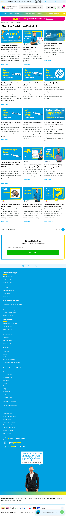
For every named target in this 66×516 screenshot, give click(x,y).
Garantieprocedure (9, 428)
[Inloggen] (58, 7)
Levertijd (5, 411)
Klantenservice (7, 377)
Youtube (5, 357)
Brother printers (8, 276)
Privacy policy (22, 512)
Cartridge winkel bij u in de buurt (13, 362)
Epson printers (7, 282)
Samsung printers (8, 290)
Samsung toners (8, 340)
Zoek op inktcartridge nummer (12, 304)
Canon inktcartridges (9, 310)
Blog (4, 389)
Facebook (6, 351)
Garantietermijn (8, 425)
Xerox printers (7, 296)
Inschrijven (33, 252)
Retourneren (7, 419)
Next (63, 229)
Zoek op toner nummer (10, 323)
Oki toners (6, 337)
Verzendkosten (7, 414)
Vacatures (6, 380)
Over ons (6, 372)
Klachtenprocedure (9, 422)
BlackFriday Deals (8, 397)
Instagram (6, 354)
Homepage (4, 22)
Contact (5, 394)
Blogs (11, 22)
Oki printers (6, 293)
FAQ (4, 386)
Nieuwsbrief (6, 391)
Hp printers (6, 288)
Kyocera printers (8, 285)
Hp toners (6, 332)
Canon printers (7, 279)
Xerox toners (7, 343)
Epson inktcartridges (9, 313)
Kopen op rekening (9, 360)
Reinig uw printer (8, 430)
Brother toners (7, 326)
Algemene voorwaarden (8, 512)
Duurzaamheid (7, 375)
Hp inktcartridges (8, 315)
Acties (5, 383)
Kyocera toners (7, 335)
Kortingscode (7, 433)
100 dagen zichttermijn (10, 416)
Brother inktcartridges (9, 307)
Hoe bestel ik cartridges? (10, 405)
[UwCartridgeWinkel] (9, 7)
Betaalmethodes (8, 408)
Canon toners (7, 329)
